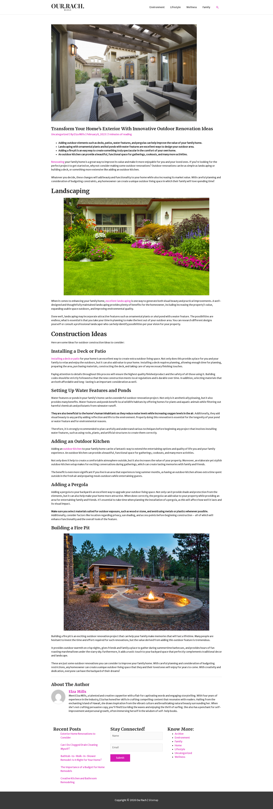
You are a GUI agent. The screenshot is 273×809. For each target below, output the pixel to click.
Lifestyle (180, 749)
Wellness (180, 757)
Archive (179, 733)
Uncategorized (59, 134)
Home (178, 745)
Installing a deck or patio (65, 358)
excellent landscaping (118, 301)
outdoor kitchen (72, 448)
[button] (217, 7)
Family (178, 741)
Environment (182, 737)
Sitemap (153, 800)
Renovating (57, 162)
